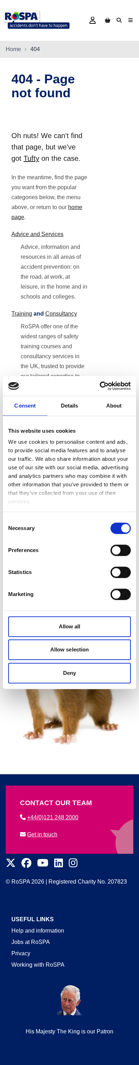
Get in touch (42, 834)
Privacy (20, 953)
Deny (69, 673)
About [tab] (114, 406)
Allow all (70, 626)
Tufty (31, 158)
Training (21, 314)
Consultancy (61, 314)
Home (13, 49)
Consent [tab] (25, 406)
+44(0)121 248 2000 (52, 817)
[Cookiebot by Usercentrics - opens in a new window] (100, 385)
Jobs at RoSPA (30, 942)
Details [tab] (69, 406)
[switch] (120, 550)
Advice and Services (37, 234)
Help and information (37, 931)
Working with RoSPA (38, 965)
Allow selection (69, 649)
